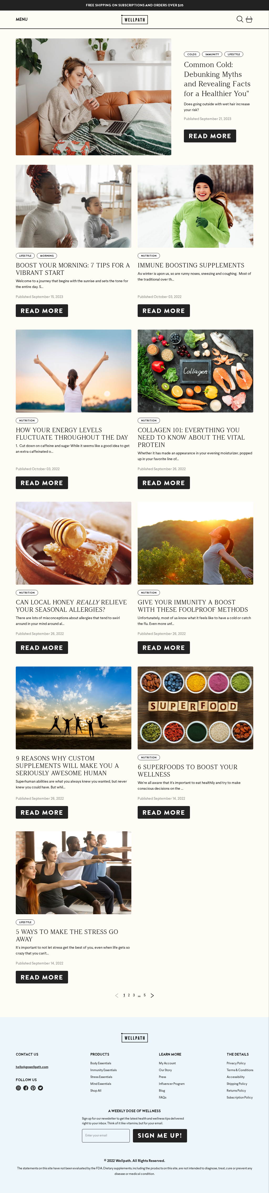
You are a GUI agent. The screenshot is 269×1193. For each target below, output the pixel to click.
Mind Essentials (100, 1084)
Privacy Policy (236, 1063)
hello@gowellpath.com (32, 1067)
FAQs (162, 1097)
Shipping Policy (237, 1084)
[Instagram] (18, 1088)
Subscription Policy (240, 1097)
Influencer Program (172, 1084)
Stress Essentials (101, 1077)
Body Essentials (100, 1063)
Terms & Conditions (240, 1070)
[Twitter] (40, 1088)
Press (162, 1077)
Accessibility (236, 1077)
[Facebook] (25, 1088)
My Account (167, 1063)
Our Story (165, 1070)
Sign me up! (160, 1135)
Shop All (95, 1090)
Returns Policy (236, 1090)
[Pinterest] (33, 1088)
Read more (210, 136)
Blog (162, 1090)
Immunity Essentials (103, 1070)
